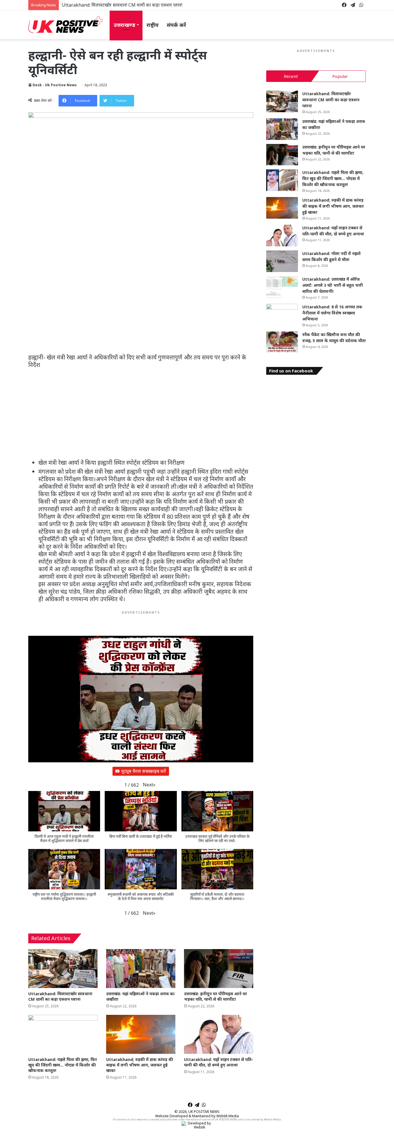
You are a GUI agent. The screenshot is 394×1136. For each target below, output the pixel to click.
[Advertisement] (140, 311)
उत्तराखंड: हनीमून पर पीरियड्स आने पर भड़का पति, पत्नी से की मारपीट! (215, 996)
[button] (149, 785)
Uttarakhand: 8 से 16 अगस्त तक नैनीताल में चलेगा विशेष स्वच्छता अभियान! (332, 313)
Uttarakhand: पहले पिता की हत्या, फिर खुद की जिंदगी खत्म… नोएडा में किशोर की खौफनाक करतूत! (62, 1065)
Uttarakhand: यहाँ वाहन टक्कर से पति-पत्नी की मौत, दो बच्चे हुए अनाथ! (218, 1062)
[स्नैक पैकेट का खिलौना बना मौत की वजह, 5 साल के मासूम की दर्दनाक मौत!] (282, 342)
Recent (291, 76)
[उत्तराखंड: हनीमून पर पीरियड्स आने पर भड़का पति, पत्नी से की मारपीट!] (218, 968)
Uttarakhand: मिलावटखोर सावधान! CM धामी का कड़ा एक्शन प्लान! (60, 996)
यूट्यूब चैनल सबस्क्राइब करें (143, 771)
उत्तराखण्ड (124, 24)
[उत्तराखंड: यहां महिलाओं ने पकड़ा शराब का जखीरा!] (140, 968)
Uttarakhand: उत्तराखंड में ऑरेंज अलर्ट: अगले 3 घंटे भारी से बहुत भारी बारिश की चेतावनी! (332, 285)
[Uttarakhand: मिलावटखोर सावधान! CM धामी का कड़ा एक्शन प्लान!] (62, 968)
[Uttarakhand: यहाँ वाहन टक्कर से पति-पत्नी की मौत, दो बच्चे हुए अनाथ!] (218, 1034)
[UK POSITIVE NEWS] (65, 24)
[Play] (141, 699)
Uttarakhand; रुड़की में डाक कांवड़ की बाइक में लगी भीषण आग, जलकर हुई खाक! (139, 1065)
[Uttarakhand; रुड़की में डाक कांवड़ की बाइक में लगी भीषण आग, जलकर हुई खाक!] (140, 1034)
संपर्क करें (176, 24)
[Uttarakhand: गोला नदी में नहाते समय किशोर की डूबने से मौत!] (282, 261)
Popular (340, 76)
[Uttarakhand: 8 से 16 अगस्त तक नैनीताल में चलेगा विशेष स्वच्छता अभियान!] (282, 314)
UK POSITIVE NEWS (203, 1111)
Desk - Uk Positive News (55, 85)
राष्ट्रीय (153, 24)
